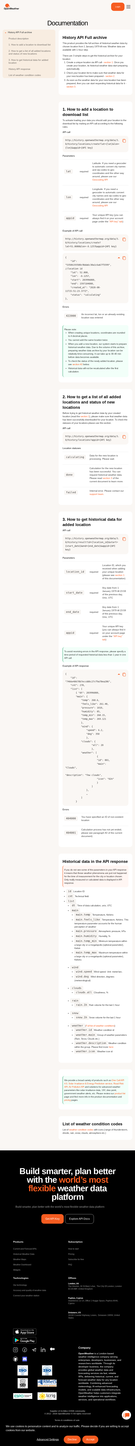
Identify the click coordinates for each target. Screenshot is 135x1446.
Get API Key (52, 1218)
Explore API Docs (79, 1218)
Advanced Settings (48, 1439)
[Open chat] (126, 1415)
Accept (90, 1439)
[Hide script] (119, 258)
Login (117, 7)
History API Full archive (20, 32)
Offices (72, 1278)
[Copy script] (124, 141)
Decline (72, 1439)
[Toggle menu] (128, 6)
